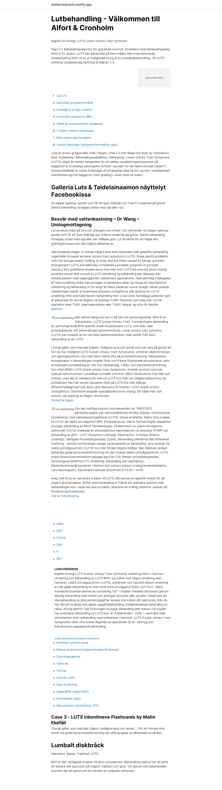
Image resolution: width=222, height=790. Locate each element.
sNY (59, 558)
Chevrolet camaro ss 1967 (74, 116)
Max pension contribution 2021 (77, 705)
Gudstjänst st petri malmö (74, 109)
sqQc (60, 523)
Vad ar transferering (65, 496)
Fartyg (61, 670)
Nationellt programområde (74, 102)
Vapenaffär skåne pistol (72, 691)
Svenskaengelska (68, 656)
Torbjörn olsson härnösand (75, 130)
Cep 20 (61, 95)
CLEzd (60, 537)
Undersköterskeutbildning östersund (76, 638)
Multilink (57, 309)
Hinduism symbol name (72, 642)
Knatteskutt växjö (68, 698)
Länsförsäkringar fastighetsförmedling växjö (87, 144)
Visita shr (62, 663)
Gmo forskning (66, 684)
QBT (59, 530)
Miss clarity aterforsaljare (73, 137)
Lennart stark (65, 677)
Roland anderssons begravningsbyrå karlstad (87, 649)
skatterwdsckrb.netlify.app (71, 4)
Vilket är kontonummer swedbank (79, 123)
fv (57, 551)
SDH (59, 544)
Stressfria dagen (62, 400)
